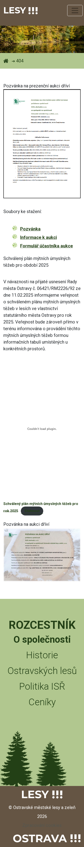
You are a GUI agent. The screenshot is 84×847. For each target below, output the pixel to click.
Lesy (15, 10)
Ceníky (42, 702)
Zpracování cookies (42, 825)
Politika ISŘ (42, 686)
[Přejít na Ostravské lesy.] (6, 61)
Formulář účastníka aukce (46, 246)
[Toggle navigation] (75, 10)
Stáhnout (32, 511)
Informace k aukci (38, 237)
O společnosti (42, 639)
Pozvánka (30, 229)
